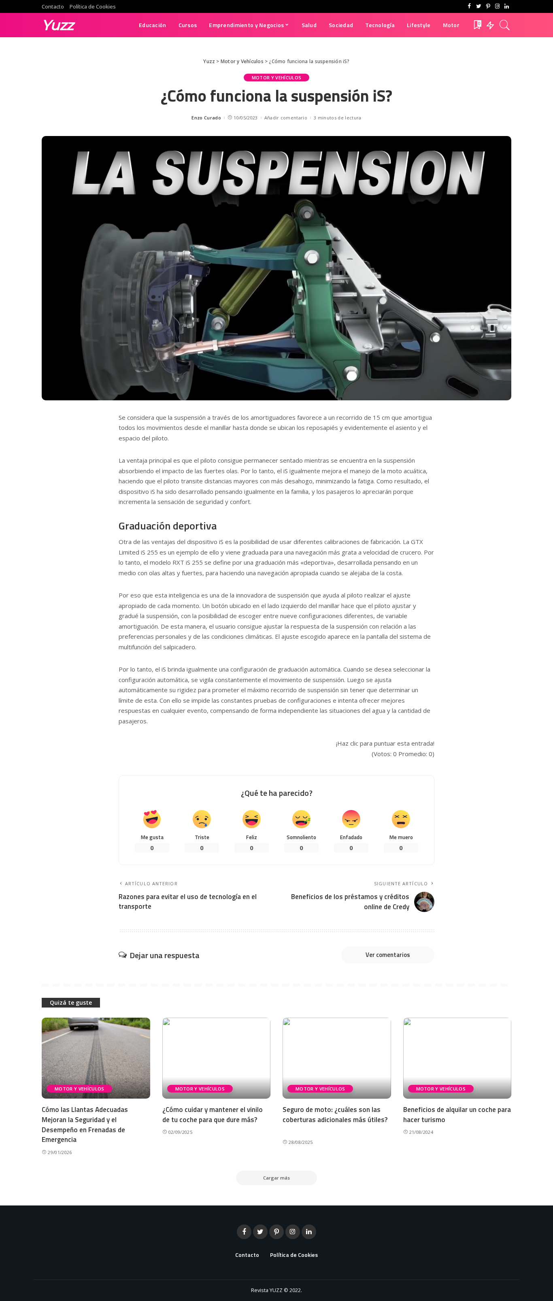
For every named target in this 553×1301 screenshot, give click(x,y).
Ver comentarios (388, 954)
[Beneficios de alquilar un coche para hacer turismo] (457, 1058)
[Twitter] (478, 6)
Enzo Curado (206, 117)
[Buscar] (504, 25)
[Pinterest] (488, 6)
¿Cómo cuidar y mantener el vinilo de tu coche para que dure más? (212, 1114)
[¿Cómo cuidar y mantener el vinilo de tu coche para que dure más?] (216, 1058)
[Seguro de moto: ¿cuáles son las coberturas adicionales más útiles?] (337, 1058)
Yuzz (58, 25)
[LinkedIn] (506, 6)
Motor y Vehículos (276, 77)
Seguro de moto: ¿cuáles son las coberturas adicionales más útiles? (335, 1114)
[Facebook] (469, 6)
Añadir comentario (285, 117)
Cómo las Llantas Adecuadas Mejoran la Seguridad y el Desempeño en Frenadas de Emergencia (85, 1124)
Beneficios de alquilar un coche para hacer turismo (457, 1114)
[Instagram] (497, 6)
